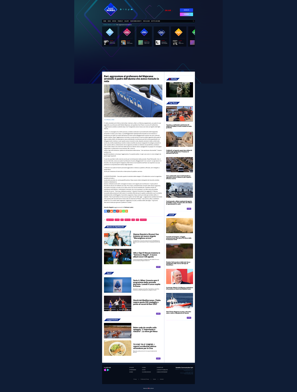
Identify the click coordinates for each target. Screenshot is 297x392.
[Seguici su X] (123, 10)
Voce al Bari (146, 21)
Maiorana (127, 219)
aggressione (110, 219)
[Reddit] (111, 211)
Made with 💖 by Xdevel (148, 388)
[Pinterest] (117, 211)
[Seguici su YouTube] (132, 10)
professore (143, 219)
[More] (126, 211)
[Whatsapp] (123, 211)
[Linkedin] (114, 211)
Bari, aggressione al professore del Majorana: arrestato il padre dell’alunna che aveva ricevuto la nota (131, 79)
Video (144, 367)
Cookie (154, 379)
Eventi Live (160, 367)
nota (133, 219)
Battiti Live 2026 (155, 21)
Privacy (135, 379)
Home (104, 21)
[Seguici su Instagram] (126, 10)
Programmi (133, 369)
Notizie (114, 21)
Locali (114, 24)
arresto (117, 219)
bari (122, 219)
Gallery (126, 21)
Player (132, 367)
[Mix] (120, 211)
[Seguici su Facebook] (121, 10)
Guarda (186, 14)
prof (137, 219)
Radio (109, 21)
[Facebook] (105, 211)
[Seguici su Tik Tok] (129, 10)
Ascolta (186, 10)
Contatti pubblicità (162, 369)
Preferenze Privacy (145, 379)
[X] (108, 211)
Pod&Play (120, 21)
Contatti (162, 379)
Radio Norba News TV (135, 21)
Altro (158, 313)
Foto (144, 369)
